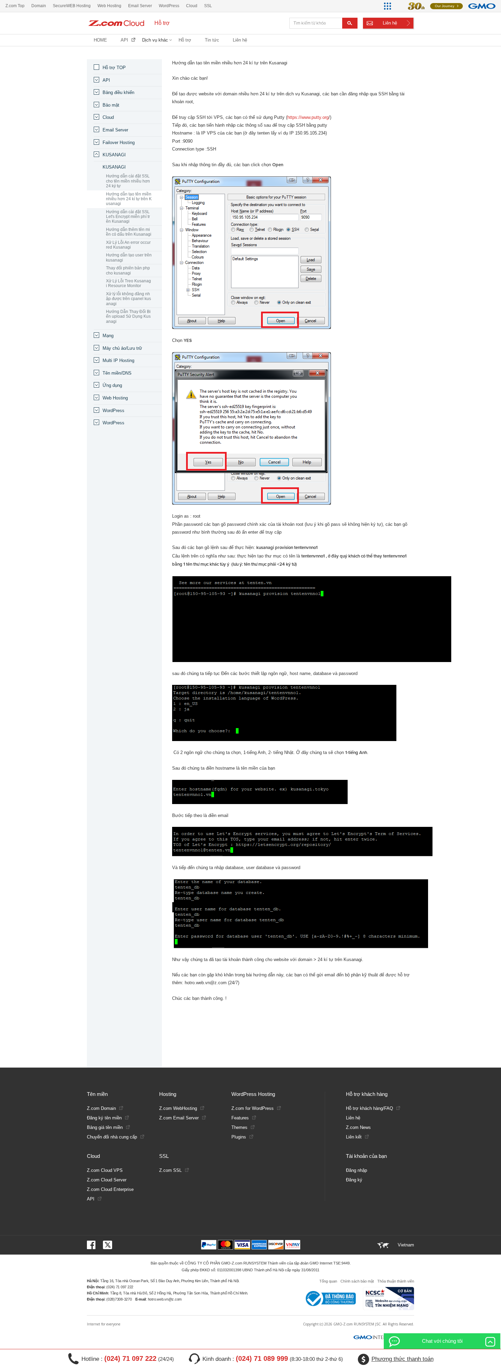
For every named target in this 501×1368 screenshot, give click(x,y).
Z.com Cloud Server (106, 1179)
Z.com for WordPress (252, 1108)
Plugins (238, 1136)
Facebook (92, 1245)
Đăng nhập (356, 1170)
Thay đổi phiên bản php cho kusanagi (128, 270)
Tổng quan (328, 1281)
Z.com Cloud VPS (105, 1170)
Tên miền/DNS (117, 373)
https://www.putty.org (308, 117)
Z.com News (358, 1127)
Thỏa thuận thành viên (395, 1281)
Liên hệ (390, 23)
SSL (208, 6)
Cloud (108, 117)
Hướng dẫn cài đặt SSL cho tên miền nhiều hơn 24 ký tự (128, 181)
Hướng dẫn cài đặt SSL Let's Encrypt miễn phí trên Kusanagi (128, 216)
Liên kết (354, 1136)
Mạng (108, 335)
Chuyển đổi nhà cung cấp (112, 1136)
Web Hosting (115, 397)
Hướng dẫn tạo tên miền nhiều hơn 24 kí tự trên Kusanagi (129, 199)
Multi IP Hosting (118, 360)
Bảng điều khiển (118, 92)
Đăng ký (354, 1179)
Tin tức (212, 40)
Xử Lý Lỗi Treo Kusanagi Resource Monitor (128, 283)
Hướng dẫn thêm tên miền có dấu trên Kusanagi (128, 232)
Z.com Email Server (179, 1117)
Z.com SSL (170, 1170)
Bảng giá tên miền (105, 1127)
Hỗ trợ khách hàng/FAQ (369, 1108)
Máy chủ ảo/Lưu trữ (122, 348)
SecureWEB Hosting (72, 6)
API (124, 40)
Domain (38, 6)
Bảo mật (111, 105)
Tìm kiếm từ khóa (350, 23)
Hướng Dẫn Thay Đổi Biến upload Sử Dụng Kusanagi (128, 316)
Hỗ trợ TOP (114, 67)
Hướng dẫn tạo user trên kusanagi (129, 257)
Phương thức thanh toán (402, 1359)
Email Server (115, 129)
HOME (100, 40)
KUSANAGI (114, 154)
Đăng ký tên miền (104, 1117)
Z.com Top (15, 6)
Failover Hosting (119, 142)
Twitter (107, 1245)
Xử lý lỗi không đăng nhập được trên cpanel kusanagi (128, 299)
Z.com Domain (101, 1108)
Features (240, 1117)
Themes (239, 1127)
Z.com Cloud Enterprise (110, 1189)
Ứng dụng (112, 385)
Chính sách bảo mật (357, 1281)
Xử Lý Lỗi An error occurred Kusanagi (128, 245)
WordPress (113, 410)
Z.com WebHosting (178, 1108)
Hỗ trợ (185, 40)
